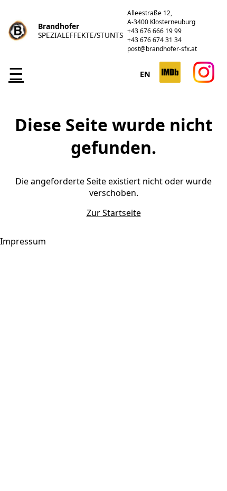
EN (145, 74)
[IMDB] (170, 79)
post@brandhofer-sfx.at (162, 48)
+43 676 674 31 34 (154, 39)
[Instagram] (204, 79)
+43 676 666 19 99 (154, 30)
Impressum (23, 241)
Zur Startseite (114, 213)
